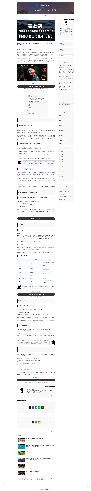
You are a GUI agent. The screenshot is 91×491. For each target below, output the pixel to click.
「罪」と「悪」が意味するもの (33, 111)
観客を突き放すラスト (31, 113)
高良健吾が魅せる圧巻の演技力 (33, 96)
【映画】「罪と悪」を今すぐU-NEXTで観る (36, 86)
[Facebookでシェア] (33, 407)
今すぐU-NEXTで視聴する (36, 218)
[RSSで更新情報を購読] (53, 395)
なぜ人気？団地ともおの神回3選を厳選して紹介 (66, 83)
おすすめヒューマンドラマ (21, 400)
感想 (27, 110)
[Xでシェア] (30, 407)
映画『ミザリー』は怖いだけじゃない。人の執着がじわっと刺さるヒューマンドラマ (66, 78)
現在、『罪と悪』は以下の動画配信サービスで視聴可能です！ (37, 103)
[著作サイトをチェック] (50, 395)
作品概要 (28, 105)
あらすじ (29, 107)
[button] (42, 407)
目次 (36, 92)
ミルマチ (27, 387)
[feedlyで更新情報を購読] (51, 395)
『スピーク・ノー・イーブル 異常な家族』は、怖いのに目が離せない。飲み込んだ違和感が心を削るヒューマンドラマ (66, 72)
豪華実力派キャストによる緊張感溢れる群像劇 (36, 98)
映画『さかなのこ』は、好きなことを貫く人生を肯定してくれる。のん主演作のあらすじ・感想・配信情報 (66, 88)
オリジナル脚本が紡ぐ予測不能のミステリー (35, 99)
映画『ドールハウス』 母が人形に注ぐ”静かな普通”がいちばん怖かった (66, 66)
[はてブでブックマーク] (36, 407)
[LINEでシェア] (39, 407)
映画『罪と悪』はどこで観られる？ (33, 101)
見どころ (28, 95)
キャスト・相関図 (31, 108)
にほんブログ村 (62, 44)
